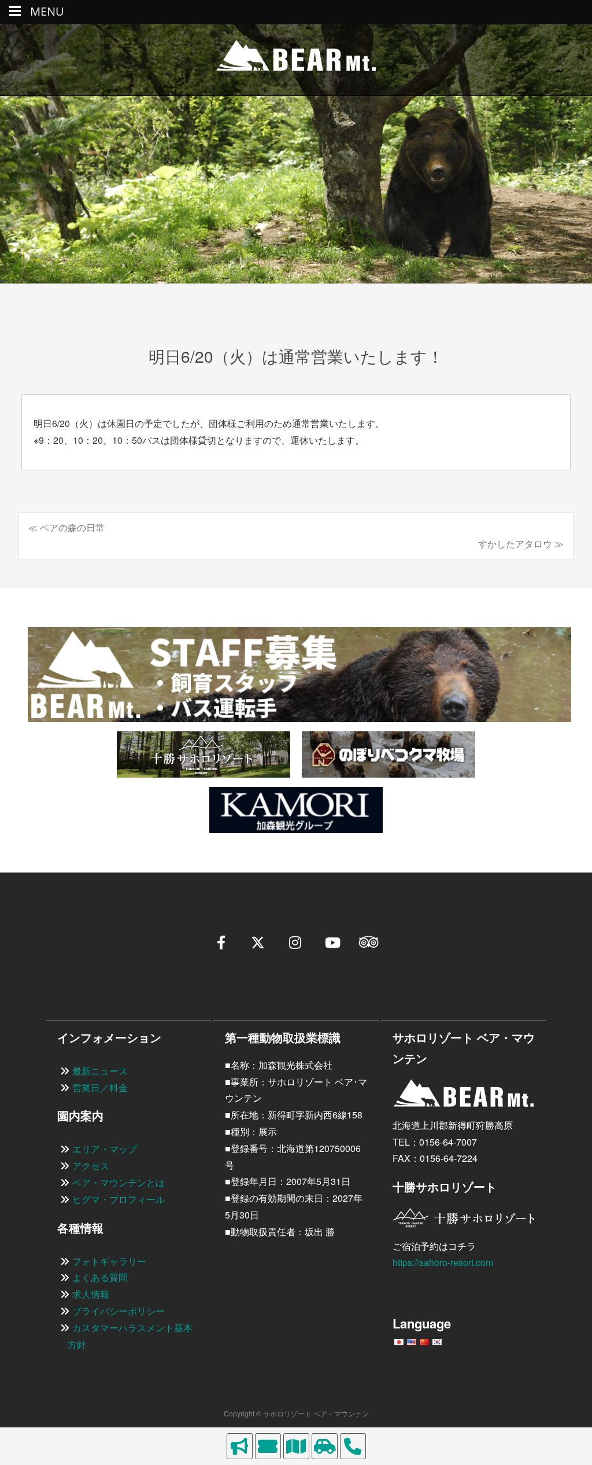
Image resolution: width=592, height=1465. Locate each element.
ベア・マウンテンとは (118, 1182)
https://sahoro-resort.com (443, 1262)
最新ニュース (100, 1070)
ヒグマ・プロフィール (118, 1199)
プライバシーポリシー (118, 1310)
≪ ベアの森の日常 (66, 527)
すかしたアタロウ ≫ (521, 543)
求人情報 (90, 1294)
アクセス (90, 1165)
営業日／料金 (100, 1087)
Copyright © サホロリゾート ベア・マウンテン (296, 1413)
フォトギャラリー (109, 1261)
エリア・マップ (104, 1148)
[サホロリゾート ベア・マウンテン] (296, 59)
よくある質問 (100, 1277)
